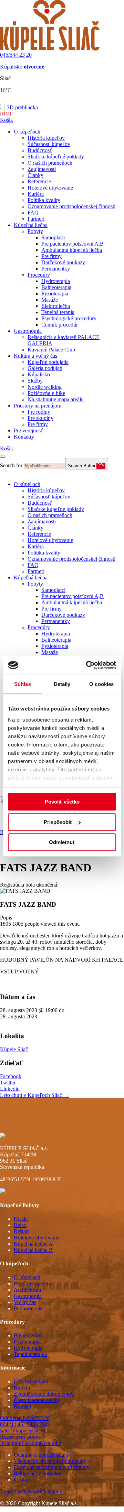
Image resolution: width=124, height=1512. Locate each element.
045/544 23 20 (16, 55)
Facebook (10, 1076)
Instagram (10, 1443)
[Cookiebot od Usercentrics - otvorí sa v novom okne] (87, 665)
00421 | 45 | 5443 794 (24, 1424)
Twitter (8, 1082)
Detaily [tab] (62, 684)
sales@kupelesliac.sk (23, 1430)
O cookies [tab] (101, 684)
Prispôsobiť (58, 822)
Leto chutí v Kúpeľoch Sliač (34, 1095)
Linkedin (10, 1089)
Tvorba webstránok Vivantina (32, 1491)
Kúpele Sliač (14, 1049)
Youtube (52, 1443)
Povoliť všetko (62, 802)
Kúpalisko (22, 67)
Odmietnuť (62, 842)
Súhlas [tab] (22, 684)
